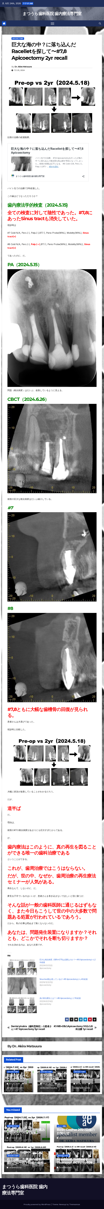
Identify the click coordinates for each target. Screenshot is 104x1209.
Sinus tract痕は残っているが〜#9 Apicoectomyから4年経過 (63, 979)
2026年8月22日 (65, 1138)
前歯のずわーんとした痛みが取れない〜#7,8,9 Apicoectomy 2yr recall (26, 1133)
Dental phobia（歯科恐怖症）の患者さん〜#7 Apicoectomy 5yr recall (31, 1027)
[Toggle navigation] (52, 23)
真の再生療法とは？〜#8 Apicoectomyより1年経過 (60, 998)
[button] (100, 23)
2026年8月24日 (15, 1138)
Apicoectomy (17, 38)
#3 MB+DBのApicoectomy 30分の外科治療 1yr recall (73, 1027)
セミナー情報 (62, 1126)
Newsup (62, 1204)
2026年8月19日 (65, 1168)
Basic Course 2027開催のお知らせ (76, 1131)
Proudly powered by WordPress (37, 1204)
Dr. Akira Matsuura (23, 66)
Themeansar (74, 1204)
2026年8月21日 (15, 1168)
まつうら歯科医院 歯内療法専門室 (52, 13)
